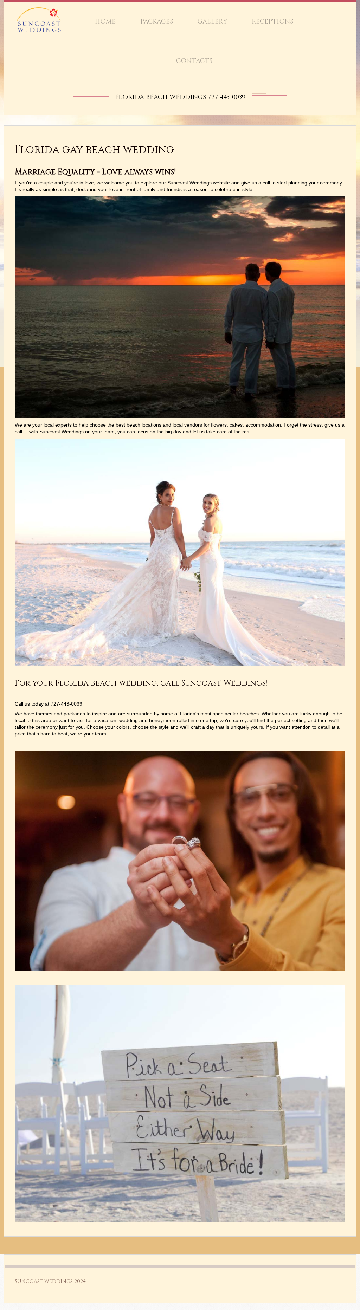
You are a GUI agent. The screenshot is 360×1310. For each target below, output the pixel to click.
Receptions (272, 21)
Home (105, 21)
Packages (156, 21)
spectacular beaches (236, 713)
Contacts (194, 61)
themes (45, 713)
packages (75, 713)
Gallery (212, 21)
